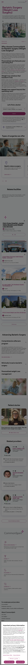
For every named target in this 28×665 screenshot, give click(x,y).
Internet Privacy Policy (7, 655)
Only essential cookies (9, 662)
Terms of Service (16, 655)
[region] (14, 643)
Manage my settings (14, 658)
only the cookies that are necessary (17, 639)
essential (20, 630)
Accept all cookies (20, 662)
